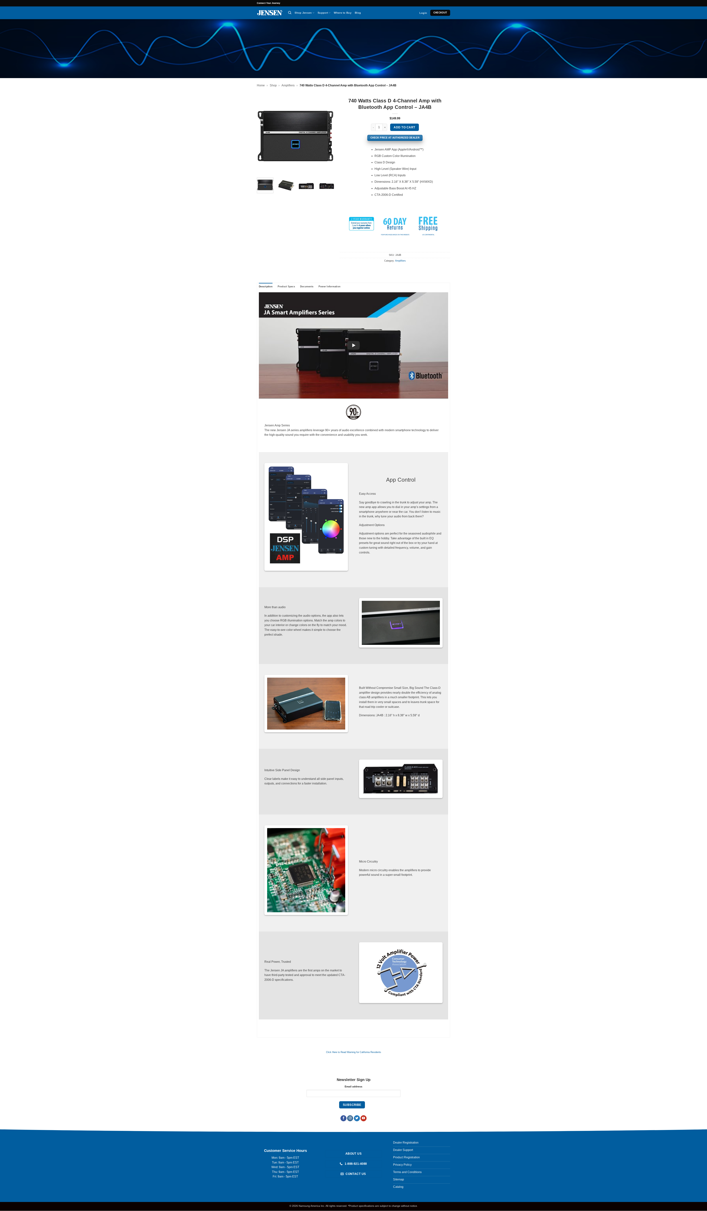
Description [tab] (265, 286)
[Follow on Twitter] (357, 1118)
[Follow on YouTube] (363, 1118)
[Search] (289, 13)
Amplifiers (288, 85)
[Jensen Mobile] (270, 13)
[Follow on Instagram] (350, 1118)
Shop (273, 85)
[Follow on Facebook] (343, 1118)
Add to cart (404, 127)
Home (261, 85)
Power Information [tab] (329, 286)
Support (323, 12)
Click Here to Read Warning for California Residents (353, 1052)
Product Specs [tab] (286, 286)
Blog (358, 12)
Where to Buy (342, 12)
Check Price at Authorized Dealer (394, 137)
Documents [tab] (306, 286)
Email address (353, 1086)
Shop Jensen (303, 12)
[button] (423, 13)
